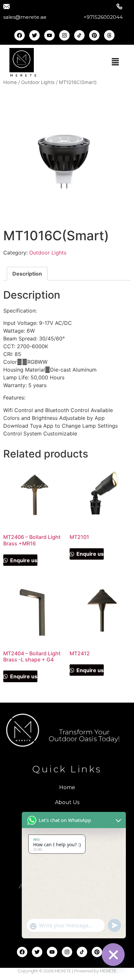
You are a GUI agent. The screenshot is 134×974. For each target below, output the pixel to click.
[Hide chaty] (113, 954)
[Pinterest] (94, 35)
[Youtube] (49, 35)
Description (27, 273)
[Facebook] (19, 35)
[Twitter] (34, 35)
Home (10, 82)
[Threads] (109, 35)
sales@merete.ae (25, 17)
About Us (67, 802)
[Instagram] (64, 35)
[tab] (27, 273)
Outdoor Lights (38, 82)
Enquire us (23, 560)
